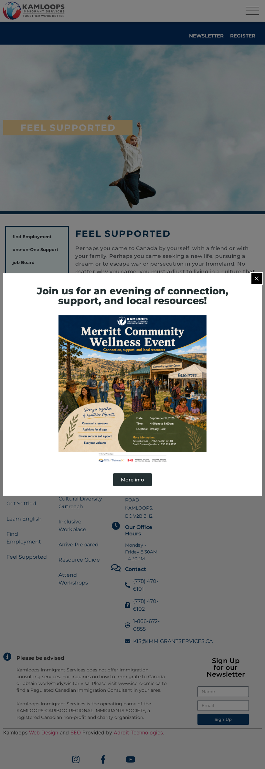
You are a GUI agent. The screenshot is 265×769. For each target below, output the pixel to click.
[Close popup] (256, 278)
